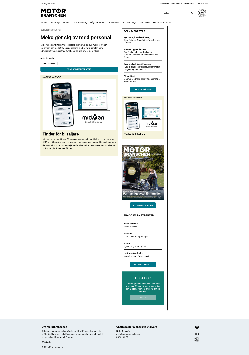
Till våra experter (143, 265)
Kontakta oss (202, 4)
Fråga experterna (98, 22)
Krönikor (67, 22)
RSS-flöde (46, 342)
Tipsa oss (143, 297)
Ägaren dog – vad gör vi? (135, 246)
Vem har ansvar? (131, 226)
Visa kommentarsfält (79, 69)
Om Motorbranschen (162, 22)
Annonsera (145, 22)
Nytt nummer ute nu (143, 205)
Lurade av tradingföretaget (136, 236)
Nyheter (43, 22)
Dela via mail (49, 64)
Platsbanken (114, 22)
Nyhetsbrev (189, 4)
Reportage (55, 22)
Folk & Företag (80, 22)
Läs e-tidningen (130, 22)
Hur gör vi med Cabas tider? (136, 256)
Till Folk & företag (143, 89)
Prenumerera (176, 4)
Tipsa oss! (164, 4)
